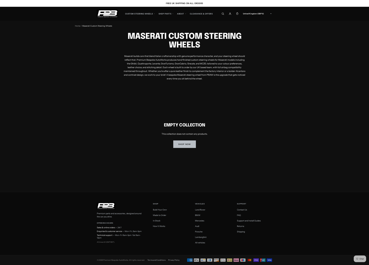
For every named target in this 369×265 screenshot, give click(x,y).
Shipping (241, 231)
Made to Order (159, 215)
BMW (197, 215)
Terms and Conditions (156, 260)
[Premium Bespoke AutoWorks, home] (107, 14)
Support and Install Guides (249, 220)
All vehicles (200, 242)
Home (77, 26)
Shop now (184, 144)
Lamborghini (200, 237)
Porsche (199, 231)
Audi (197, 226)
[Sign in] (230, 14)
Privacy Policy (173, 260)
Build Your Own (160, 209)
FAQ (239, 215)
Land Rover (200, 209)
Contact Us (242, 209)
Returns (240, 226)
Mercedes (199, 220)
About (180, 14)
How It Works (159, 226)
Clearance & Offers (201, 14)
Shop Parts (165, 14)
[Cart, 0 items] (237, 14)
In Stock (156, 220)
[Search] (223, 14)
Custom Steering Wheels (139, 14)
